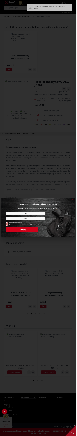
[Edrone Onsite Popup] (38, 218)
